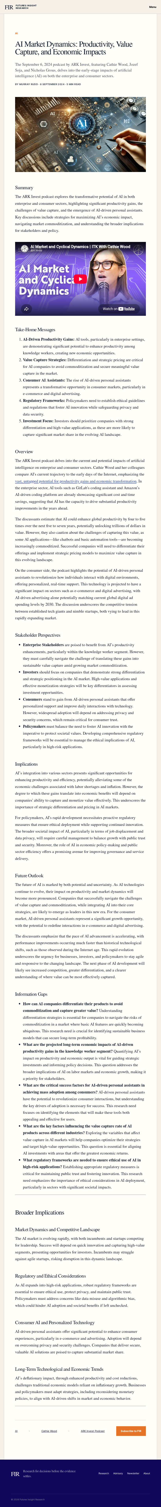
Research (104, 1473)
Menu (152, 6)
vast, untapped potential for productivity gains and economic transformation (75, 481)
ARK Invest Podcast (93, 1431)
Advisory (118, 1473)
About (147, 1473)
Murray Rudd (28, 84)
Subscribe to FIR (131, 1431)
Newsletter (133, 1473)
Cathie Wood (49, 1431)
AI (16, 1431)
